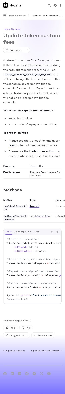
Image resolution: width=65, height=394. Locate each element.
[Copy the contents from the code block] (52, 232)
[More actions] (60, 5)
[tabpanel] (32, 269)
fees (12, 145)
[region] (32, 210)
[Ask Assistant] (57, 232)
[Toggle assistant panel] (55, 5)
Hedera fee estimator (44, 151)
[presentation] (32, 269)
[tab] (9, 232)
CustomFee (43, 215)
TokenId (34, 205)
